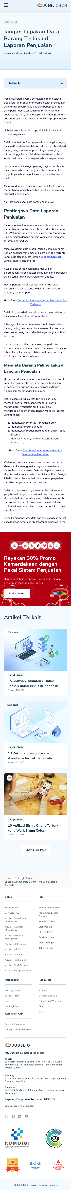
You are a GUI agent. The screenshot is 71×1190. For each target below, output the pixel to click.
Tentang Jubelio (13, 990)
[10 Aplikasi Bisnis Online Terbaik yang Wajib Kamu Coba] (35, 794)
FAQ (41, 1011)
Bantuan (43, 990)
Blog (41, 1006)
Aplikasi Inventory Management (14, 937)
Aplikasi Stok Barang (15, 944)
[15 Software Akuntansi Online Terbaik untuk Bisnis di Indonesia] (35, 649)
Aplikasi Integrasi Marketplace (14, 928)
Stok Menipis (45, 926)
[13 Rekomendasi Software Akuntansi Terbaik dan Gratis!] (35, 721)
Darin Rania (13, 53)
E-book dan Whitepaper (51, 1001)
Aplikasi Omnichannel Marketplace (16, 920)
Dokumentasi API (48, 995)
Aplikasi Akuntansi (14, 954)
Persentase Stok (47, 921)
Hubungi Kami (12, 1006)
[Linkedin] (19, 1116)
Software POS (12, 912)
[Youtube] (26, 1116)
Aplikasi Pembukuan (15, 959)
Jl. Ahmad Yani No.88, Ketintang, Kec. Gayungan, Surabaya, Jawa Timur (35, 1091)
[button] (62, 83)
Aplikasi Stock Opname (17, 965)
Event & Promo (13, 995)
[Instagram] (6, 1116)
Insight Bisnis (11, 22)
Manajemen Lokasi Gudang (48, 914)
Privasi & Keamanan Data (18, 1029)
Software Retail (13, 907)
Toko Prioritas (46, 948)
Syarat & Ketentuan (15, 1024)
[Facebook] (13, 1116)
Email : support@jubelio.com (19, 1105)
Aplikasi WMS (12, 949)
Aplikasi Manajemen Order (18, 970)
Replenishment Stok (49, 907)
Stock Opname (46, 937)
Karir (7, 1001)
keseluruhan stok (51, 257)
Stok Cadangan (46, 942)
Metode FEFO (46, 932)
